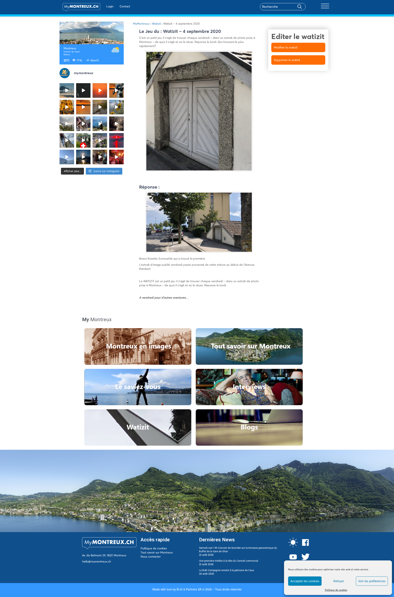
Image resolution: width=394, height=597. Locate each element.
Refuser (338, 581)
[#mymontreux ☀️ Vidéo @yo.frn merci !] (100, 140)
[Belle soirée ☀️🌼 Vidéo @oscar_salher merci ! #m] (116, 107)
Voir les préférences (372, 581)
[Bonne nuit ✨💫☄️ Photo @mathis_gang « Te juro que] (83, 157)
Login (109, 6)
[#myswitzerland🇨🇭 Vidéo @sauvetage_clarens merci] (116, 123)
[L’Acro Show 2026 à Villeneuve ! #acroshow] (67, 90)
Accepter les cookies (304, 581)
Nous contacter (151, 556)
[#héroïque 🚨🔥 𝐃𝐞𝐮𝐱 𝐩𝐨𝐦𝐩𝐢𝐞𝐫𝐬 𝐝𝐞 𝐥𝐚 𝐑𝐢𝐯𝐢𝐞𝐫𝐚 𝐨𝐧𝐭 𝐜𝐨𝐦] (67, 107)
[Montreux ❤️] (100, 157)
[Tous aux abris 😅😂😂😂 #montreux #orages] (67, 123)
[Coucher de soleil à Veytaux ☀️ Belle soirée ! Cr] (116, 140)
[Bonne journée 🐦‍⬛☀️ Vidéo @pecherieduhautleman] (67, 157)
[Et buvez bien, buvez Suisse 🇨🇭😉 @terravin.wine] (100, 123)
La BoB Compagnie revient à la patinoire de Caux (226, 570)
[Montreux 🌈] (116, 157)
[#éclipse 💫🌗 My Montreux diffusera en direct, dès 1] (83, 107)
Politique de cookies (336, 589)
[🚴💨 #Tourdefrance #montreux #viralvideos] (83, 123)
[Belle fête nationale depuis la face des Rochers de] (67, 140)
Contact (125, 6)
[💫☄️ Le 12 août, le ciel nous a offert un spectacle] (83, 90)
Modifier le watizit (285, 47)
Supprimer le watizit (287, 60)
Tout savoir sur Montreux (157, 552)
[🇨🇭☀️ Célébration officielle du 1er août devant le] (83, 140)
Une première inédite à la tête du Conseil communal (228, 560)
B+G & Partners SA (189, 589)
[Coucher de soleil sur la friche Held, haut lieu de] (100, 107)
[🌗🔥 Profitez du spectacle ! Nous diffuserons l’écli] (116, 90)
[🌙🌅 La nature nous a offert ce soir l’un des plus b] (100, 90)
